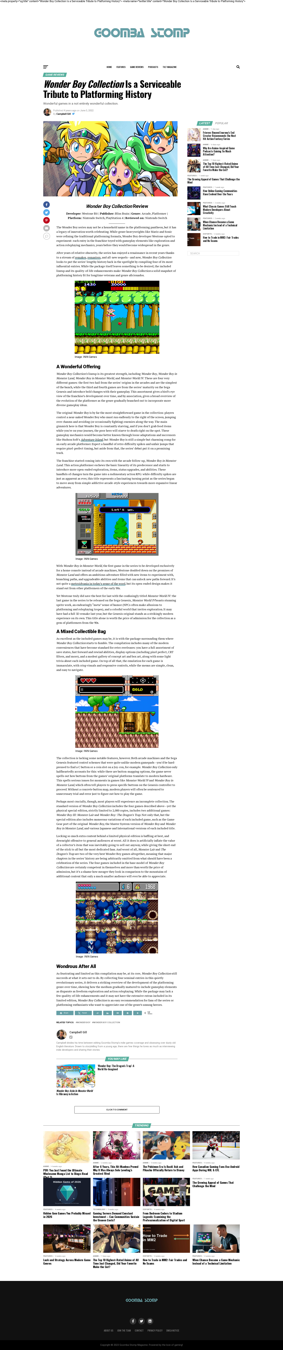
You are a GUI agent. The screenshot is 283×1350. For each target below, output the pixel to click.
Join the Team (124, 1330)
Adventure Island (92, 439)
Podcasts (153, 67)
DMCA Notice (172, 1330)
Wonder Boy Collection (106, 1023)
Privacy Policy (155, 1330)
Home (109, 67)
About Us (108, 1330)
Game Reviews (136, 67)
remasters (94, 257)
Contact (139, 1330)
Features (120, 67)
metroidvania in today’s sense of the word (98, 583)
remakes (80, 257)
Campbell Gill (63, 114)
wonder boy (83, 1023)
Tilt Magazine (170, 67)
